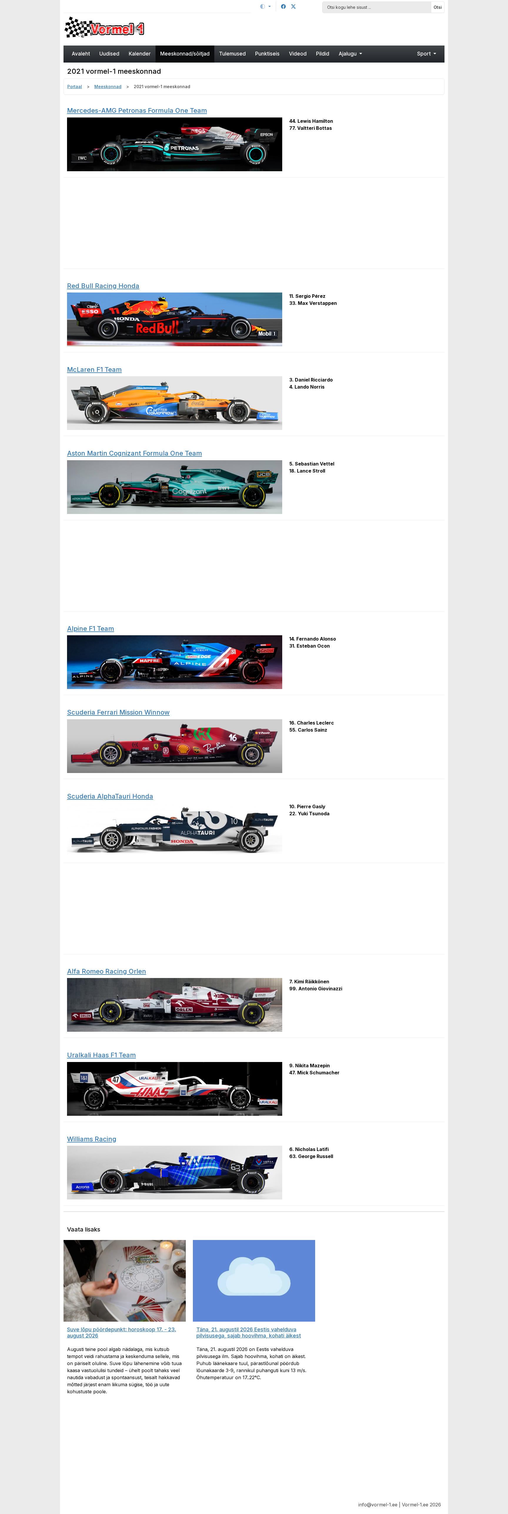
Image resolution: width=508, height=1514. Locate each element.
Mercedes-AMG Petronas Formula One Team (137, 110)
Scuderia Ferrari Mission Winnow (118, 712)
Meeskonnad (107, 86)
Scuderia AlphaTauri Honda (110, 796)
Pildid (322, 54)
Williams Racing (91, 1139)
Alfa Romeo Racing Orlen (106, 971)
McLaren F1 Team (94, 369)
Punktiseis (267, 54)
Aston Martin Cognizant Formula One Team (134, 453)
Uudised (109, 54)
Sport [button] (424, 54)
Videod (298, 54)
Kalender (140, 54)
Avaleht (81, 54)
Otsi (438, 7)
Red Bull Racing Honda (103, 286)
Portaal (74, 86)
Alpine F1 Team (90, 628)
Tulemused (232, 54)
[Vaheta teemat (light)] (265, 6)
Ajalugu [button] (348, 54)
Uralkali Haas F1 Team (101, 1055)
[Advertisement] (302, 28)
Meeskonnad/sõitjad (185, 54)
